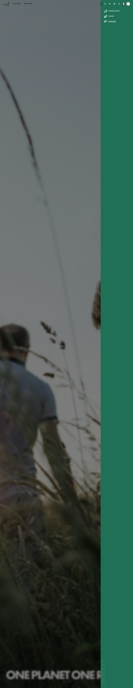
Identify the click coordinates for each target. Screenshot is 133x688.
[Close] (101, 12)
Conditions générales (81, 37)
